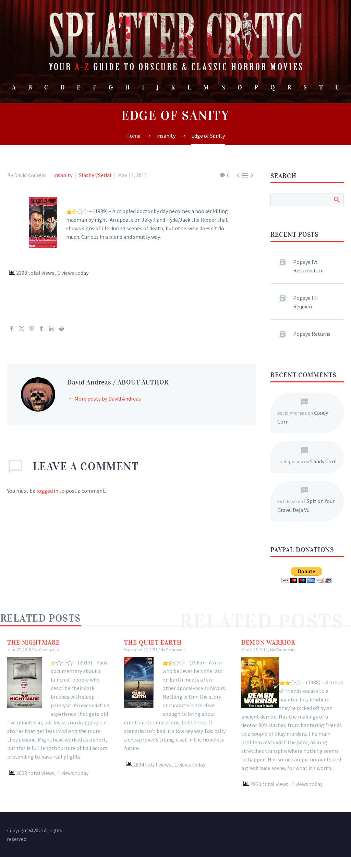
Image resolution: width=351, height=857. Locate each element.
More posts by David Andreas (107, 398)
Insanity (62, 175)
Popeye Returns (311, 333)
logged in (47, 490)
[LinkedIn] (51, 328)
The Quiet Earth (153, 642)
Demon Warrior (268, 642)
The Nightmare (33, 642)
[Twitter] (21, 328)
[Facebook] (11, 328)
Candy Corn (323, 461)
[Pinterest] (31, 328)
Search (336, 199)
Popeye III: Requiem (305, 302)
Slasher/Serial (95, 175)
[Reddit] (61, 328)
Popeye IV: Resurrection (308, 266)
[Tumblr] (41, 328)
